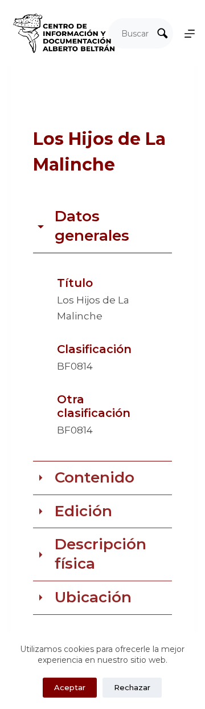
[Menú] (189, 34)
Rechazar (132, 687)
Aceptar (69, 687)
